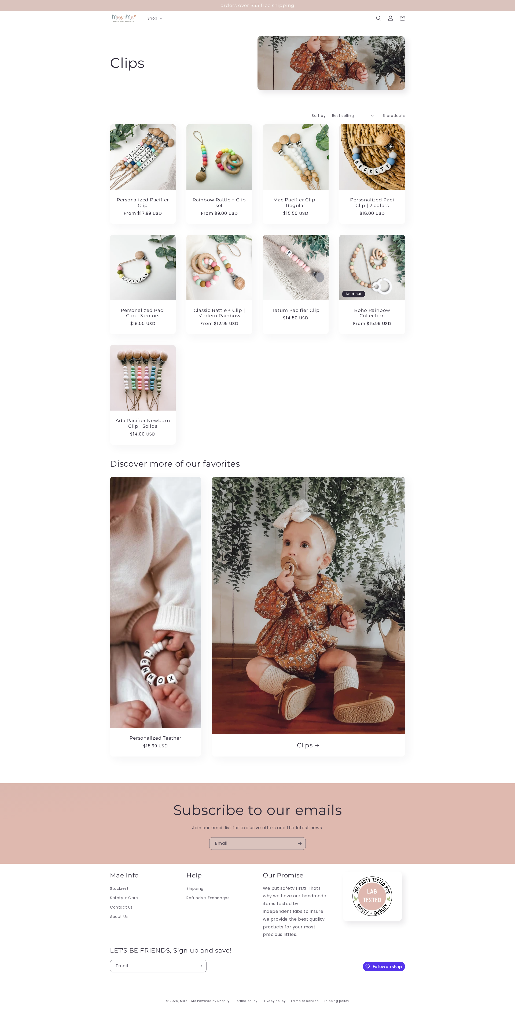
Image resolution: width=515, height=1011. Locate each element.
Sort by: (319, 115)
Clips (305, 745)
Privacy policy (274, 1001)
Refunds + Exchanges (207, 898)
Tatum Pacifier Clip (296, 310)
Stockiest (119, 888)
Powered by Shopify (213, 1001)
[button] (154, 18)
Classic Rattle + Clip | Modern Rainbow (219, 313)
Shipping (195, 888)
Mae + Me (188, 1001)
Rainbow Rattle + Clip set (219, 202)
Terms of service (304, 1001)
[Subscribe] (300, 843)
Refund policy (246, 1001)
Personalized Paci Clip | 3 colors (143, 313)
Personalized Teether (156, 738)
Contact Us (121, 907)
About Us (119, 916)
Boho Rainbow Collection (372, 313)
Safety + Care (124, 898)
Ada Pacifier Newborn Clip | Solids (143, 423)
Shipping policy (336, 1001)
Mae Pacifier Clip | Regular (295, 202)
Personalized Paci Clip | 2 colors (372, 202)
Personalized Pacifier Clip (143, 202)
